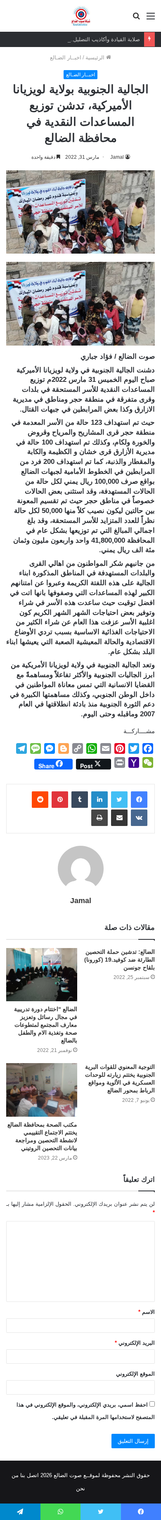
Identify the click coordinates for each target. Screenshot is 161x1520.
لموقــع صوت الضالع (76, 1475)
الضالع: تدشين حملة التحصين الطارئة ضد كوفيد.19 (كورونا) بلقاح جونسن (119, 959)
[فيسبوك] (139, 799)
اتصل (33, 1475)
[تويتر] (119, 799)
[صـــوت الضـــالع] (81, 16)
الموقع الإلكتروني (135, 1374)
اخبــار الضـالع (65, 57)
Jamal (80, 900)
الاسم (146, 1312)
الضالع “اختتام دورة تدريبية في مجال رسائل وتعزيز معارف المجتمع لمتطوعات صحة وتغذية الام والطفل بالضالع (45, 1025)
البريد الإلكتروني (135, 1343)
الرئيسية (95, 57)
